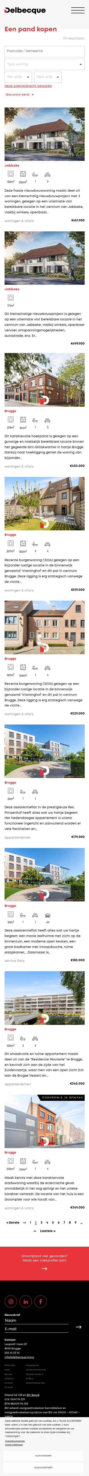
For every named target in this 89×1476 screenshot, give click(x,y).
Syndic (30, 1378)
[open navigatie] (78, 10)
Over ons (10, 1365)
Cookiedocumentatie (15, 1441)
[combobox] (45, 51)
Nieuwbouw (32, 1365)
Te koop (9, 1383)
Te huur (9, 1387)
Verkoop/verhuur (36, 1370)
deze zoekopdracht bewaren (28, 86)
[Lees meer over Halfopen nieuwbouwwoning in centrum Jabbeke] (45, 165)
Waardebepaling (35, 1383)
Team (7, 1370)
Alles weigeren (43, 1456)
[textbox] (26, 51)
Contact (9, 1378)
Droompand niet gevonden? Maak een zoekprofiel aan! (44, 1258)
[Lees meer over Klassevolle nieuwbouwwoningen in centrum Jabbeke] (45, 288)
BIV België (33, 1395)
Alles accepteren (43, 1467)
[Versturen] (78, 1327)
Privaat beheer (34, 1374)
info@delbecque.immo (19, 1357)
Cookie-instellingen (14, 1445)
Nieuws (8, 1374)
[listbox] (45, 64)
